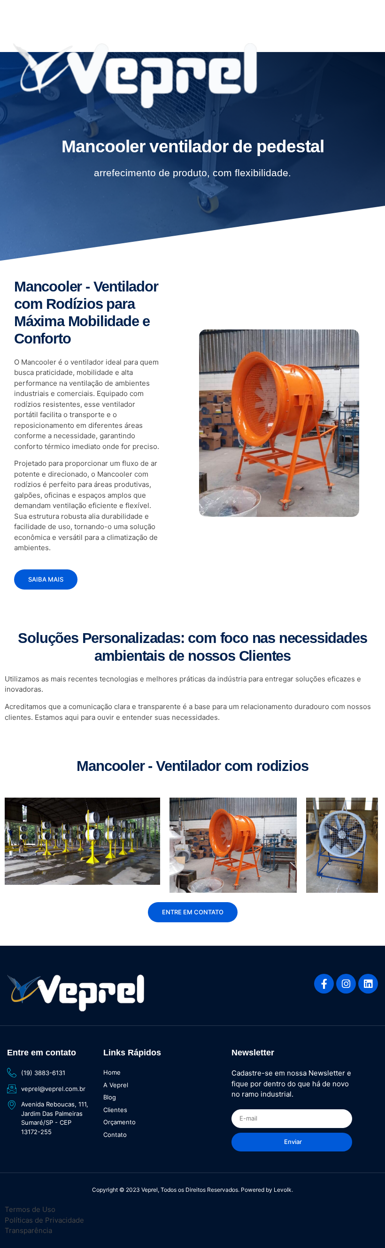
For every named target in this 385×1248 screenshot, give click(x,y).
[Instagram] (346, 984)
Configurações (41, 1231)
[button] (18, 24)
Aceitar (339, 1220)
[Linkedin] (368, 984)
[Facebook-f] (324, 984)
